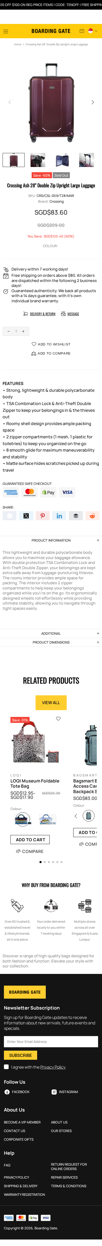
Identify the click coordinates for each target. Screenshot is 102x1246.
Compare (33, 851)
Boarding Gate (51, 31)
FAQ (7, 1165)
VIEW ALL (51, 702)
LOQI (16, 775)
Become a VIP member (22, 1122)
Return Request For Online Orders (69, 1166)
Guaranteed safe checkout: (27, 483)
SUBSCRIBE (20, 1055)
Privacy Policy (52, 1067)
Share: (8, 507)
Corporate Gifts (18, 1139)
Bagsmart (85, 775)
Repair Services (64, 1177)
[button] (40, 862)
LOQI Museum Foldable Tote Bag (34, 783)
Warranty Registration (24, 1194)
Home (17, 44)
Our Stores (61, 1131)
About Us (59, 1122)
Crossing (56, 201)
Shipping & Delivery (20, 1186)
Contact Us (14, 1131)
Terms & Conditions (68, 1186)
